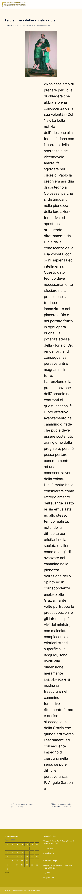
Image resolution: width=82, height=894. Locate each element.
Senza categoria (43, 25)
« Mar (7, 872)
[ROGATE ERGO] (14, 4)
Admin (38, 890)
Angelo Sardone (13, 25)
